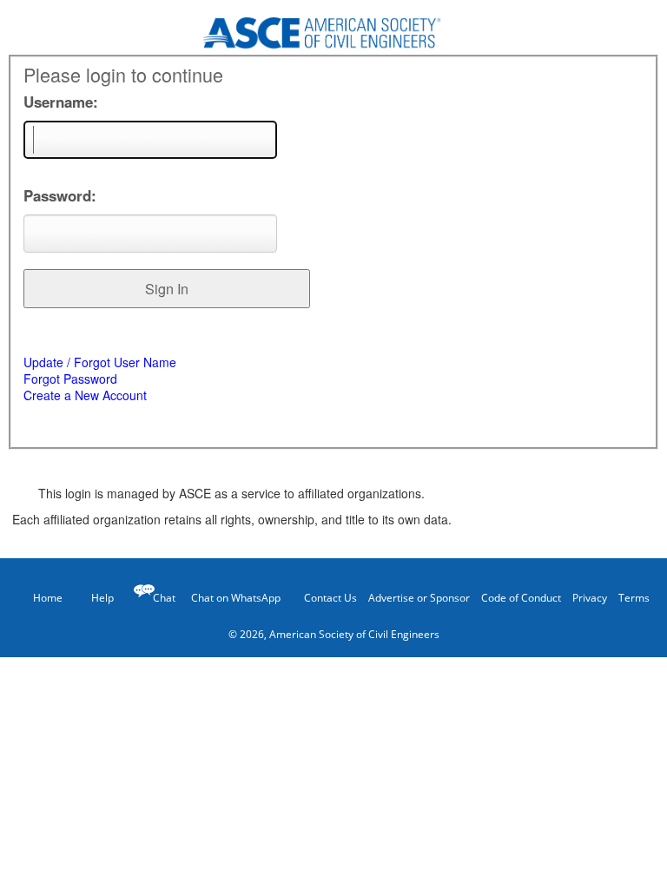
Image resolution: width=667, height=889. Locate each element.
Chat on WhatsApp (236, 597)
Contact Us (330, 597)
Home (48, 597)
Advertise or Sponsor (419, 597)
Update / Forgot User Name (99, 362)
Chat (164, 597)
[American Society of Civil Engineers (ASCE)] (333, 27)
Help (102, 597)
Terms (634, 597)
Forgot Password (70, 378)
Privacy (589, 597)
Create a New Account (85, 395)
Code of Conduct (521, 597)
